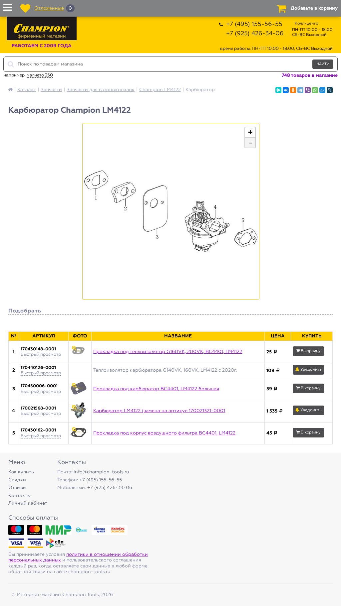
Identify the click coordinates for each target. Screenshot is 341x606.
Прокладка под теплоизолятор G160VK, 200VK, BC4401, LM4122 (167, 351)
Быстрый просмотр (41, 354)
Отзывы (17, 487)
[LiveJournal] (330, 90)
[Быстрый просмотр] (80, 352)
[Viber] (308, 90)
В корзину (310, 351)
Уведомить (310, 370)
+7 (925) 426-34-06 (255, 34)
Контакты (19, 495)
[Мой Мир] (322, 90)
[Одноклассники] (293, 90)
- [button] (250, 142)
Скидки (17, 480)
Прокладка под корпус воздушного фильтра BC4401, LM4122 (164, 433)
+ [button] (250, 132)
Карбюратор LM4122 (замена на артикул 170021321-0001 (159, 411)
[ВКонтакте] (286, 90)
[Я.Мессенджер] (278, 90)
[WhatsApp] (315, 90)
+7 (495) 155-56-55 (254, 24)
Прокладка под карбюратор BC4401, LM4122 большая (156, 389)
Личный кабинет (27, 503)
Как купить (21, 472)
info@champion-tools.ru (101, 472)
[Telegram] (300, 90)
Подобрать (24, 311)
